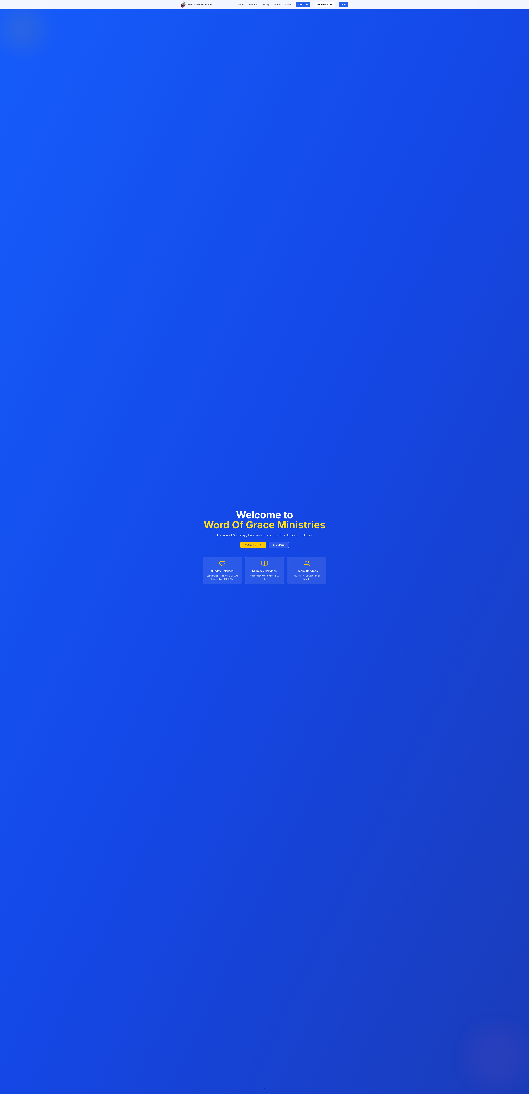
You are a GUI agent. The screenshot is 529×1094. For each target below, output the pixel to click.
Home (241, 4)
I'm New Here (251, 545)
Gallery (265, 4)
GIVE (344, 4)
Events (277, 4)
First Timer (303, 4)
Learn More (278, 545)
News (288, 4)
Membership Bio (325, 4)
